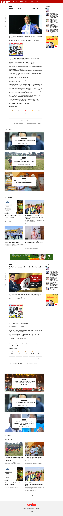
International (24, 138)
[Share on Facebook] (5, 22)
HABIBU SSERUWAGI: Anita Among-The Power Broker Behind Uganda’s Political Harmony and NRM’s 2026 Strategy (24, 423)
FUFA (16, 358)
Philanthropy (15, 1)
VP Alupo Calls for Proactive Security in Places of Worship (53, 10)
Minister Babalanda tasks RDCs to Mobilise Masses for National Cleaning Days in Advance (54, 31)
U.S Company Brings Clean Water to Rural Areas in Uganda (16, 364)
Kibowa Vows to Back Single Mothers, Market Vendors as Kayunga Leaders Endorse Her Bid (54, 21)
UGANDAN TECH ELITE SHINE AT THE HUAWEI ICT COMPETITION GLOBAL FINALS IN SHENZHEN (24, 383)
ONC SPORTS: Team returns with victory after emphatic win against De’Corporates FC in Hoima (34, 217)
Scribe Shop (30, 508)
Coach (10, 358)
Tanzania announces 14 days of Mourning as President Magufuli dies (34, 122)
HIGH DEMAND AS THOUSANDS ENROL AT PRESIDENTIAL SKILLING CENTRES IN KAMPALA (54, 26)
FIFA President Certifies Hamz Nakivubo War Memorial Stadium (13, 216)
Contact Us (25, 508)
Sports (11, 6)
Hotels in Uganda (36, 508)
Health (42, 1)
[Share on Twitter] (5, 24)
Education (21, 1)
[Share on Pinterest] (5, 26)
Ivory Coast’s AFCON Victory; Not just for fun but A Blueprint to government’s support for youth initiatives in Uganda (34, 242)
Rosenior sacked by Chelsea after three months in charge (24, 141)
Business (26, 1)
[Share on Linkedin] (5, 29)
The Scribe (21, 426)
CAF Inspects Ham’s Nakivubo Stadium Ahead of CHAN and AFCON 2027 (13, 241)
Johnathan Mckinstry (21, 358)
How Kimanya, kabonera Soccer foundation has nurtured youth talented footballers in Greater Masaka (24, 161)
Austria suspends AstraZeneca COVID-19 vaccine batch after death (16, 122)
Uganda (32, 1)
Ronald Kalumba (25, 31)
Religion (37, 1)
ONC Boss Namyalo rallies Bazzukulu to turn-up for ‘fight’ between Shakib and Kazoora (24, 181)
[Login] (53, 1)
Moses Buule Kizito (22, 143)
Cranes (13, 358)
